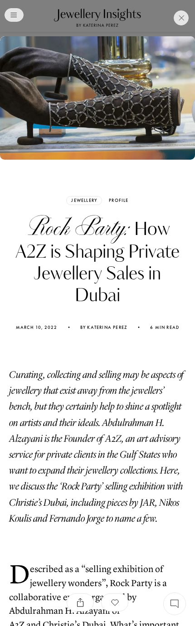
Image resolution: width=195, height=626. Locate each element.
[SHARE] (80, 602)
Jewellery (84, 200)
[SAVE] (114, 602)
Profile (118, 200)
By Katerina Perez (103, 327)
